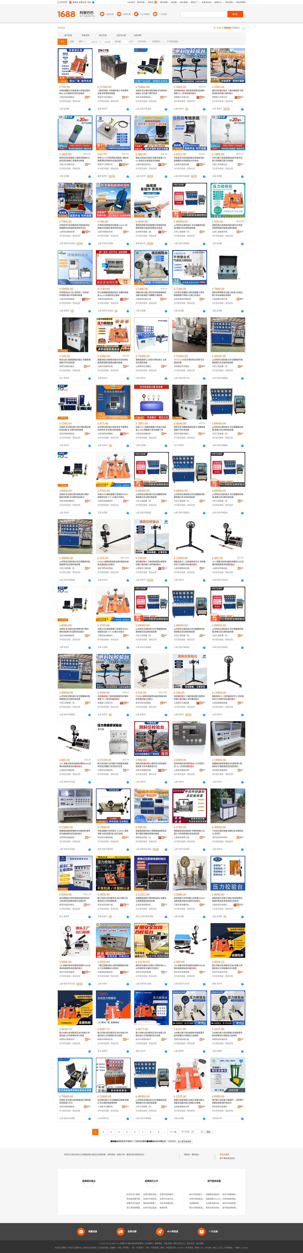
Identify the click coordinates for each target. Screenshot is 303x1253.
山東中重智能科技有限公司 (144, 164)
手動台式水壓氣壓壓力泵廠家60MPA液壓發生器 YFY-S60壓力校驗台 (113, 495)
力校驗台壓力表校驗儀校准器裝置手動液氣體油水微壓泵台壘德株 (189, 1034)
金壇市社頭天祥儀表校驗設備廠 (173, 1199)
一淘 (132, 1248)
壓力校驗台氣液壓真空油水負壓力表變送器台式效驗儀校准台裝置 (227, 966)
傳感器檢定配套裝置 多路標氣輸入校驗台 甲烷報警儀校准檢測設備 (189, 832)
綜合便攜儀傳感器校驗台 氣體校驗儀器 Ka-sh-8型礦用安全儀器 (113, 293)
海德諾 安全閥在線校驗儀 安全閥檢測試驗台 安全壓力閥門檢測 (151, 92)
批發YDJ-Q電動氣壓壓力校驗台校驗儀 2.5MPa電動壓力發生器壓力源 (151, 428)
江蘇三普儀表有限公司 (220, 232)
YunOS (181, 1248)
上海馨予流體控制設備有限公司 (106, 1107)
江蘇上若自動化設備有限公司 (68, 164)
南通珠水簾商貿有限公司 (68, 1039)
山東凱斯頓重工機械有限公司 (182, 837)
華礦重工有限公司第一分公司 (182, 97)
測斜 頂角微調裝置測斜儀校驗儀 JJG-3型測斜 (189, 92)
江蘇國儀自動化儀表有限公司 (220, 299)
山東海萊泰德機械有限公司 (68, 299)
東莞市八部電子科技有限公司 (106, 164)
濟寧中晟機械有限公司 (144, 770)
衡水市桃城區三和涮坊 (198, 1194)
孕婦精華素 (194, 1203)
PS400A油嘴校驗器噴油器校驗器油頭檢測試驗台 (113, 563)
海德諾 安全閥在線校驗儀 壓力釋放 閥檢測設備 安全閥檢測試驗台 (74, 495)
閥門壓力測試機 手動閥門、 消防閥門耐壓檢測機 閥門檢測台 (227, 1101)
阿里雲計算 (171, 1248)
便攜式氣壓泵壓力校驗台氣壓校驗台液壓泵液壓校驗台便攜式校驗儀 (189, 1101)
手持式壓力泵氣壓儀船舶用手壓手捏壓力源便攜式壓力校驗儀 (227, 159)
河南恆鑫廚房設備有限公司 (233, 1199)
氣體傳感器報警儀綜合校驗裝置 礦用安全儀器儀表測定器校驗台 (74, 832)
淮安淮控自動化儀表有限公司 (106, 905)
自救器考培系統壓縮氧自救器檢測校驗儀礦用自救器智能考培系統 (189, 159)
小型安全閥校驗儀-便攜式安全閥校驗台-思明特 (227, 832)
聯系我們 (190, 1243)
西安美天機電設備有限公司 (106, 837)
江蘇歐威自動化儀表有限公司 (144, 299)
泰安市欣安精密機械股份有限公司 (182, 972)
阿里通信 (189, 1248)
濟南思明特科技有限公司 (220, 837)
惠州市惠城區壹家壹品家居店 (201, 1208)
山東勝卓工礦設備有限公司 (144, 568)
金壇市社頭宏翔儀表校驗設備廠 (156, 1199)
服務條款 (158, 1243)
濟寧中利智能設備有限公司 (144, 972)
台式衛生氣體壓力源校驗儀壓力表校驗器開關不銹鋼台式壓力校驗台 (189, 293)
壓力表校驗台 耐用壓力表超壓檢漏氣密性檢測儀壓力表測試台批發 (113, 765)
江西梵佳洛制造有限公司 (106, 770)
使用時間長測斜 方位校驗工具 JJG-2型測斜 (189, 765)
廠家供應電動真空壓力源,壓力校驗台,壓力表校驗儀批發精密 (227, 293)
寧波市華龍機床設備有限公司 (234, 1194)
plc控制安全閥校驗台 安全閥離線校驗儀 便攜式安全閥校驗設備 (189, 226)
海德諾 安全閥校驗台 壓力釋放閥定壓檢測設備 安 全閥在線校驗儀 (75, 428)
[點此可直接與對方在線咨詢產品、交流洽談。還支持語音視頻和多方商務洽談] (89, 109)
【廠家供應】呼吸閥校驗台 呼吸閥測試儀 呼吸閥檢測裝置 (113, 92)
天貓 (119, 1248)
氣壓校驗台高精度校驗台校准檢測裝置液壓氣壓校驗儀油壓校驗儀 (113, 361)
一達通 (236, 1248)
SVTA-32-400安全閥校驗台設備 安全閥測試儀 (189, 361)
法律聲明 (149, 1243)
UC (202, 1248)
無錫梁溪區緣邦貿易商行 (220, 1039)
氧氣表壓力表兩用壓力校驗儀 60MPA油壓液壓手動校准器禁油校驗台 (189, 899)
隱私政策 (168, 1243)
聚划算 (126, 1248)
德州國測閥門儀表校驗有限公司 (140, 1199)
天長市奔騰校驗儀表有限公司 (172, 1203)
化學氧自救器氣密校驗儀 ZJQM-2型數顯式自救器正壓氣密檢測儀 (112, 226)
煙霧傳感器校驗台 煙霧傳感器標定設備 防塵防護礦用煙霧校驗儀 (151, 832)
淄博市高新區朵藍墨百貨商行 (182, 1039)
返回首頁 (172, 1141)
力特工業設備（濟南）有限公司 (182, 232)
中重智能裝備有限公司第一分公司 (106, 972)
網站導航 (200, 1243)
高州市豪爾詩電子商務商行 (144, 1039)
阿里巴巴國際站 (74, 1248)
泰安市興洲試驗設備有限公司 (106, 568)
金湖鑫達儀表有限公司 (182, 1107)
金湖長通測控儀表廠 (182, 299)
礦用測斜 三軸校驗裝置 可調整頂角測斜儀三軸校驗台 (227, 92)
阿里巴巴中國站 (89, 1248)
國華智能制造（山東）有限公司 (144, 837)
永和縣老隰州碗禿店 (214, 1203)
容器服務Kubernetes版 (215, 1199)
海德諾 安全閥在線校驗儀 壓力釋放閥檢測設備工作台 (75, 1101)
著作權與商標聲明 (135, 1243)
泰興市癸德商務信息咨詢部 (233, 1203)
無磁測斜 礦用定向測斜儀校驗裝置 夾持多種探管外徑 (151, 765)
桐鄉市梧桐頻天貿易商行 (106, 1039)
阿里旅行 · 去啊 (142, 1248)
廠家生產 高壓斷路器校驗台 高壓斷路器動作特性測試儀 (75, 361)
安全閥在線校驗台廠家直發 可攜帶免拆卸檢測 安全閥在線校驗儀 (113, 428)
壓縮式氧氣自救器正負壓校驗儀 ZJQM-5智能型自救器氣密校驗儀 (151, 159)
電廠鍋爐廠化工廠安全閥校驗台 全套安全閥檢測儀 (151, 361)
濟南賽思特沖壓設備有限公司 (182, 366)
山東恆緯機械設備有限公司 (182, 568)
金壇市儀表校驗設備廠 (152, 1194)
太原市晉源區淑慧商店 (198, 1199)
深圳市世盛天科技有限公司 (220, 972)
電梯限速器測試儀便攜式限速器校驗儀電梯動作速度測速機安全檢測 (151, 226)
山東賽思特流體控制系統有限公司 (144, 366)
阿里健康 (228, 1248)
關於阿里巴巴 (179, 1243)
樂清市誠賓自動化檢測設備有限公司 (68, 366)
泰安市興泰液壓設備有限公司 (68, 972)
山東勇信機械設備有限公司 (182, 164)
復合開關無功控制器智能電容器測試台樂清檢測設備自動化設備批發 (74, 899)
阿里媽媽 (155, 1248)
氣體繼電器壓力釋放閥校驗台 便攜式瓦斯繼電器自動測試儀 (151, 899)
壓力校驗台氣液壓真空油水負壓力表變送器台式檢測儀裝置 (113, 899)
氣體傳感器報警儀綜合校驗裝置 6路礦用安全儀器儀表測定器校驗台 (227, 765)
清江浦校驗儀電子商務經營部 (139, 1208)
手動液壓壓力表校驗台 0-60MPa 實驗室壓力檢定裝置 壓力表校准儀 (113, 832)
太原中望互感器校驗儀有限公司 (156, 1208)
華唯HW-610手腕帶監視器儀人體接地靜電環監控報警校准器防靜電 (113, 159)
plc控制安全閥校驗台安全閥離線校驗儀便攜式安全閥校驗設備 (227, 361)
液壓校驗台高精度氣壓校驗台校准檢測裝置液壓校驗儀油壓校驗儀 (227, 226)
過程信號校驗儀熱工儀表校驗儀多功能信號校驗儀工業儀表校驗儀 (74, 159)
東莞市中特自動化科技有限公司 (106, 97)
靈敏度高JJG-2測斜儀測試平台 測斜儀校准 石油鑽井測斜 (189, 563)
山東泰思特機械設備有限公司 (220, 568)
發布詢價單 (224, 1155)
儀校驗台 (195, 1155)
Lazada (244, 1248)
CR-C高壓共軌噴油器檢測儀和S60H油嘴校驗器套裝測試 (228, 563)
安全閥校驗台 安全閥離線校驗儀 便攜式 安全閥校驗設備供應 (113, 1101)
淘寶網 (112, 1248)
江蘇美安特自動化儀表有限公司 (220, 905)
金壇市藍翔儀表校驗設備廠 (171, 1194)
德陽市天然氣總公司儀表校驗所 (140, 1203)
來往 (215, 1248)
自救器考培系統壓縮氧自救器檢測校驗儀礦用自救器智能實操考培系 (74, 226)
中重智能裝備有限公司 (106, 299)
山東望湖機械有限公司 (182, 770)
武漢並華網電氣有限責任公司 (144, 905)
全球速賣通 (103, 1248)
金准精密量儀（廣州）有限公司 (144, 232)
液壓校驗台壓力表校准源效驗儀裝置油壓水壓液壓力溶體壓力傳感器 (151, 293)
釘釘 (220, 1248)
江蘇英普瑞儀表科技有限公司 (68, 97)
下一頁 (173, 1132)
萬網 (197, 1248)
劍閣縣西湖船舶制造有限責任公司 (220, 1194)
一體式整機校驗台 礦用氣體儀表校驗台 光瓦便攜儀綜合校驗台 (113, 966)
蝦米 (162, 1248)
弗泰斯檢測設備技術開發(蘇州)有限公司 (220, 1107)
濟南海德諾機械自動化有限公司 (144, 97)
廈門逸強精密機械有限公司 (233, 1208)
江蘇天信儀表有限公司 (106, 366)
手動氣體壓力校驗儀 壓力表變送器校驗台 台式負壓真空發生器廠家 (74, 92)
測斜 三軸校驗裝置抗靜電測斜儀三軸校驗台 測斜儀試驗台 (151, 563)
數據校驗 (163, 1208)
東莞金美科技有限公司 (215, 1208)
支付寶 (208, 1248)
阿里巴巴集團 (60, 1248)
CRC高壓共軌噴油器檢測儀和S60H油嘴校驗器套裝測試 (74, 966)
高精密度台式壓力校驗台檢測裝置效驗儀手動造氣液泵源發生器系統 (227, 899)
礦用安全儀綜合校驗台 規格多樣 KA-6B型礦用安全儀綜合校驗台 (151, 966)
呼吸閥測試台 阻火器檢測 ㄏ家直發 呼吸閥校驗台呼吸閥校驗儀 (74, 293)
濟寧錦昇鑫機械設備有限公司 (220, 770)
